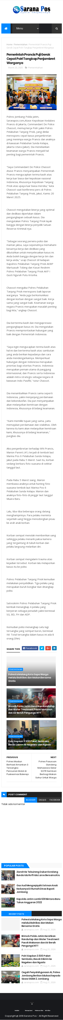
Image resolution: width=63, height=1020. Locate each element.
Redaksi (17, 1010)
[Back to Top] (32, 1002)
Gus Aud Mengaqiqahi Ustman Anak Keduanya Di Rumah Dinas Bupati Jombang (37, 889)
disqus (42, 799)
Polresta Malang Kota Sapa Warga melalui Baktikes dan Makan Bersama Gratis (29, 678)
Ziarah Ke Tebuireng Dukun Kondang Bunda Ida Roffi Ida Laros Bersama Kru (38, 873)
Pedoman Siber (39, 1010)
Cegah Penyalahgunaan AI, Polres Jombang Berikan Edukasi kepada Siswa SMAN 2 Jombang (41, 975)
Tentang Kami (28, 1010)
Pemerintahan (20, 44)
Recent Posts (16, 914)
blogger (30, 799)
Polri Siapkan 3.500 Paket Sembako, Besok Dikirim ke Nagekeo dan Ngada (29, 743)
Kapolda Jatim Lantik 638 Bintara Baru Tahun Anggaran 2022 (38, 900)
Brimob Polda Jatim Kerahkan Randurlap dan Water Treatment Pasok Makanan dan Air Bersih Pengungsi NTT (31, 709)
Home (9, 44)
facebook (55, 799)
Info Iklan (47, 1010)
